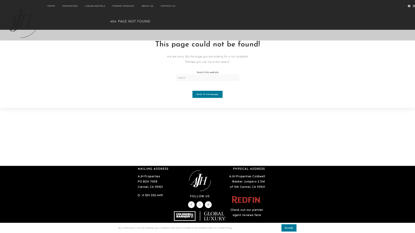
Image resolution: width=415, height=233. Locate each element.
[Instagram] (199, 204)
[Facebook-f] (191, 204)
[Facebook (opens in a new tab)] (409, 6)
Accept (289, 227)
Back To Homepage (207, 94)
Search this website (208, 72)
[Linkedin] (208, 204)
